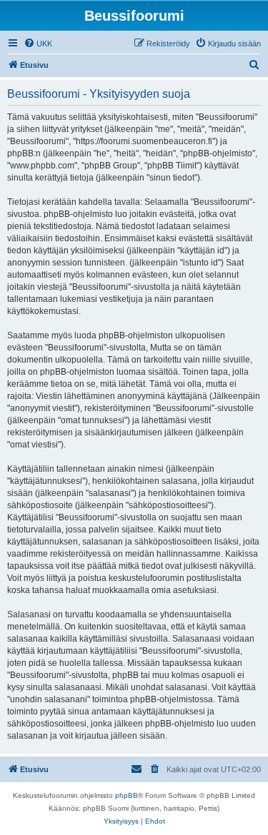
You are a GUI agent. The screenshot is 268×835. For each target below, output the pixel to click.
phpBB (126, 795)
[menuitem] (38, 43)
